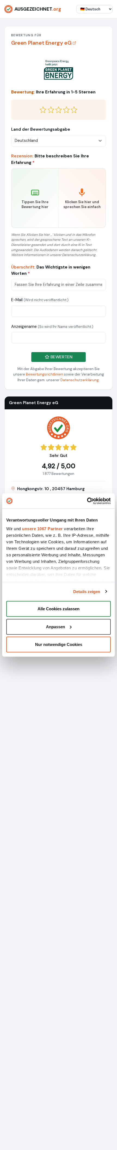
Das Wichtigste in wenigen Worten (50, 270)
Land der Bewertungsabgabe (40, 129)
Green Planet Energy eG (41, 42)
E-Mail (40, 300)
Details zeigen (86, 591)
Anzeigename (52, 326)
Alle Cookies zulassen (58, 608)
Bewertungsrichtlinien (44, 374)
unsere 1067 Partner (42, 528)
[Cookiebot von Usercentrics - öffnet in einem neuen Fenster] (87, 500)
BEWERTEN (61, 357)
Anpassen (55, 626)
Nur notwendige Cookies (58, 644)
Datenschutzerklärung (79, 380)
